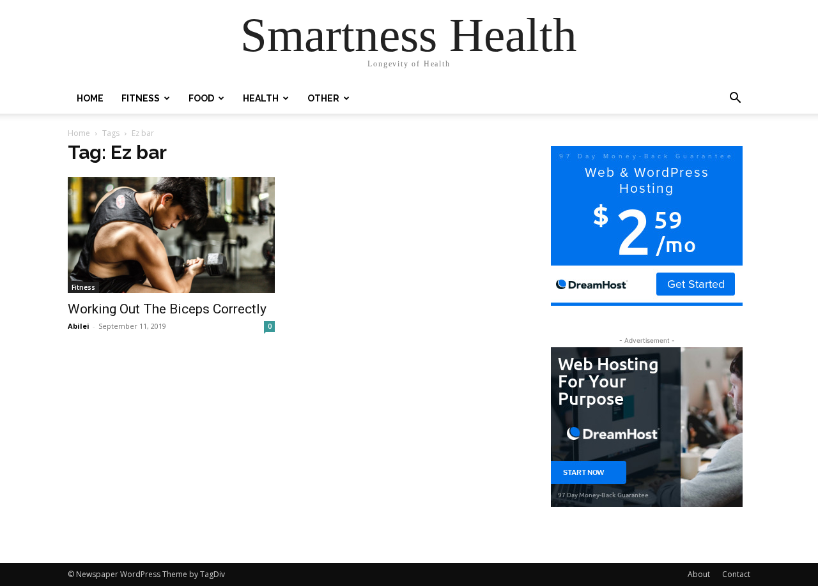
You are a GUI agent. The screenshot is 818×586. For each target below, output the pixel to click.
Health (261, 98)
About (699, 574)
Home (90, 98)
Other (323, 98)
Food (201, 98)
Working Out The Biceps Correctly (167, 309)
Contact (736, 574)
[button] (735, 99)
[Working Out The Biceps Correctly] (171, 235)
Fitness (140, 98)
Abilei (78, 326)
